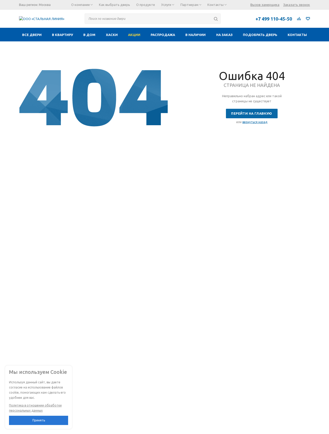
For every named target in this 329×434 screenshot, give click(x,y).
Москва (45, 4)
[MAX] (241, 18)
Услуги (166, 4)
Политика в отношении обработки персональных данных (35, 408)
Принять (38, 420)
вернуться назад (254, 122)
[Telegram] (230, 18)
